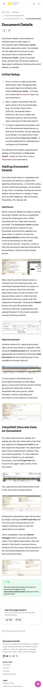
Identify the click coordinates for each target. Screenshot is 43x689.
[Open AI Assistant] (38, 684)
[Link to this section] (21, 74)
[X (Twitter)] (10, 656)
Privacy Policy (8, 683)
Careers (6, 668)
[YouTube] (7, 656)
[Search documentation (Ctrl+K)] (34, 3)
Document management (14, 16)
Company (7, 665)
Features (15, 12)
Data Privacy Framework (12, 686)
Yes (10, 620)
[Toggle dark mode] (39, 3)
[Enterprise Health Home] (14, 3)
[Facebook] (13, 656)
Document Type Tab (29, 94)
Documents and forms (13, 19)
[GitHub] (17, 656)
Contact (6, 671)
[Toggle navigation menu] (4, 3)
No (19, 620)
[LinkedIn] (4, 656)
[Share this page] (4, 30)
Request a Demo (9, 674)
